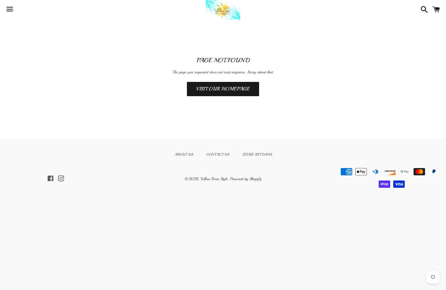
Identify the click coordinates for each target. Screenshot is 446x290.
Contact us (217, 154)
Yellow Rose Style (214, 178)
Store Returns (257, 154)
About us (183, 154)
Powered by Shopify (246, 178)
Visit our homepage (223, 89)
